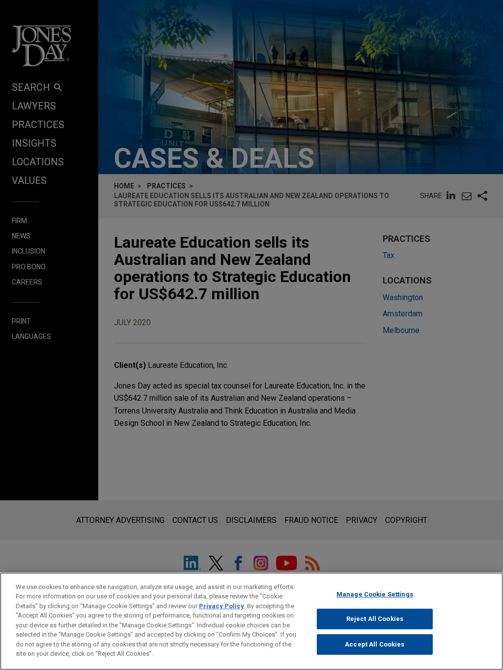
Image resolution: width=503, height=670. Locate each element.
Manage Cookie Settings (374, 594)
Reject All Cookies (374, 618)
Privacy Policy (221, 606)
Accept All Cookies (374, 644)
